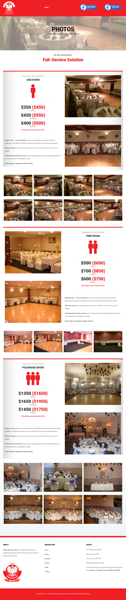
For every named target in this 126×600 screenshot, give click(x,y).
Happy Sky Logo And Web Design (68, 593)
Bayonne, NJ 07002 (92, 554)
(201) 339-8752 (96, 558)
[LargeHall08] (12, 563)
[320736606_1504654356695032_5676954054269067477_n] (88, 2)
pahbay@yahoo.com (97, 563)
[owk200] (9, 2)
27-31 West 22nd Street (93, 550)
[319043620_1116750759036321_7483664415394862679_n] (113, 2)
